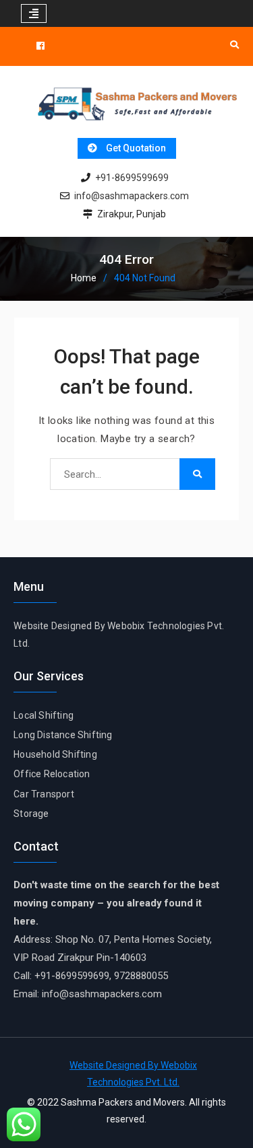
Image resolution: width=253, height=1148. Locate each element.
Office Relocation (51, 773)
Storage (31, 813)
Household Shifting (55, 754)
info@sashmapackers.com (131, 196)
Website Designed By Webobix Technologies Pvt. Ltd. (133, 1073)
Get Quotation (136, 148)
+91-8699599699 (132, 178)
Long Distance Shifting (62, 734)
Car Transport (43, 794)
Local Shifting (43, 715)
